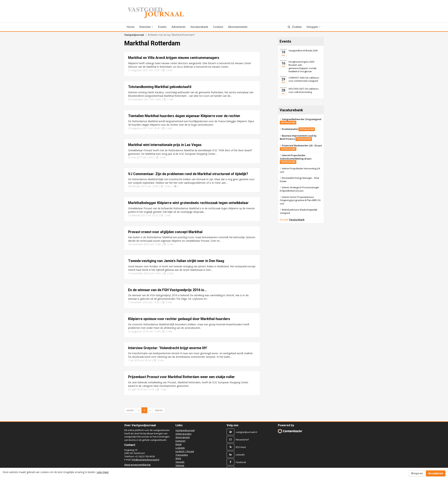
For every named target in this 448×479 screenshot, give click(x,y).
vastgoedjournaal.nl (246, 432)
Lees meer (103, 472)
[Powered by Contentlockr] (290, 431)
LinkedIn (240, 454)
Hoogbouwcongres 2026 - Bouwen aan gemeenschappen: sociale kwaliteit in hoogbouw (303, 66)
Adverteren (179, 27)
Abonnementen (237, 27)
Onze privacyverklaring (137, 464)
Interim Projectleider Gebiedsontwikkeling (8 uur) (295, 158)
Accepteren (435, 473)
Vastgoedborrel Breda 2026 (303, 50)
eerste (130, 410)
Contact (218, 27)
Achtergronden (183, 433)
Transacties (182, 454)
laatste (159, 410)
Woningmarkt (183, 437)
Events (162, 27)
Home (130, 27)
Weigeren (417, 473)
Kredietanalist (298, 129)
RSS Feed (241, 447)
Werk (178, 458)
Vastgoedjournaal (134, 34)
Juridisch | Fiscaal (185, 451)
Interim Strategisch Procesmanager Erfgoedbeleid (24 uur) (299, 189)
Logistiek (180, 447)
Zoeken (296, 27)
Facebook (241, 462)
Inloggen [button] (313, 27)
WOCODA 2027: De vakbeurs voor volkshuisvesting (304, 90)
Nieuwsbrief (242, 439)
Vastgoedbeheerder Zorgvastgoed (301, 121)
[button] (146, 27)
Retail (178, 444)
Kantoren (181, 440)
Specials (180, 461)
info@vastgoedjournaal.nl (145, 459)
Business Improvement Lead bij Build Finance (298, 137)
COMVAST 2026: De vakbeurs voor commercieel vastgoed (304, 79)
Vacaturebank (199, 27)
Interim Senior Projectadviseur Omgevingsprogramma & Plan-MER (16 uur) (300, 200)
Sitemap (180, 465)
